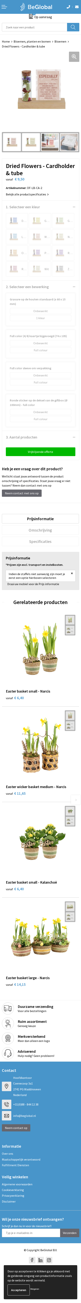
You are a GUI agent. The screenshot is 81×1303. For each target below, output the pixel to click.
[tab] (40, 518)
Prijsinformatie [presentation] (40, 518)
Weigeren (34, 1288)
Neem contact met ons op (22, 493)
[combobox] (34, 27)
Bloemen (60, 41)
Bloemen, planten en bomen (32, 41)
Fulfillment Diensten (15, 1165)
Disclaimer (9, 1201)
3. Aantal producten (21, 437)
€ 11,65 (16, 793)
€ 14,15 (16, 984)
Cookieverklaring (13, 1190)
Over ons (7, 1153)
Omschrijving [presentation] (40, 530)
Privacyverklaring (13, 1195)
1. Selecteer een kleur (23, 206)
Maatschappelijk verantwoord (21, 1159)
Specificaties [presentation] (40, 541)
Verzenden (69, 1233)
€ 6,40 (15, 697)
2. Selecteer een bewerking (27, 286)
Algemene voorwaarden (17, 1184)
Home (6, 41)
